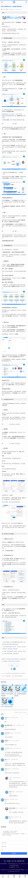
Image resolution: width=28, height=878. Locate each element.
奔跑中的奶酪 (5, 9)
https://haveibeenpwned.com (9, 115)
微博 (19, 876)
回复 (6, 719)
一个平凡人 (7, 748)
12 (21, 9)
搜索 (3, 876)
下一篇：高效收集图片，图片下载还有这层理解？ (12, 676)
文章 (8, 876)
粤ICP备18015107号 (14, 871)
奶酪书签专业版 (12, 646)
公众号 (10, 642)
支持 (12, 861)
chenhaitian (7, 733)
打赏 (3, 653)
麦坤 (6, 759)
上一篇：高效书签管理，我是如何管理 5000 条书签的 (13, 673)
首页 (5, 861)
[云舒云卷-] (11, 669)
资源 (14, 876)
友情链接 (9, 861)
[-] (14, 669)
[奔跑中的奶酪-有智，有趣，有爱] (14, 2)
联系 (15, 861)
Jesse (6, 768)
